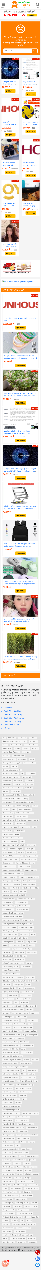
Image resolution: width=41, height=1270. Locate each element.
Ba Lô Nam (26, 752)
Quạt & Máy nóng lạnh (10, 1149)
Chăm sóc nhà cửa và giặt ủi (28, 820)
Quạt (18, 1145)
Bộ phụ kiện (7, 781)
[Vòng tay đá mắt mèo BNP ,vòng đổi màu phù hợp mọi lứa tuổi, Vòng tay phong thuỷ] (20, 342)
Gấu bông (6, 949)
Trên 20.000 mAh (8, 1213)
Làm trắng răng (8, 1017)
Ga (24, 945)
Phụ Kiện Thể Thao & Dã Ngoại (13, 1128)
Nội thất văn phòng (9, 1095)
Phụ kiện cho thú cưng (30, 1113)
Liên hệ (7, 728)
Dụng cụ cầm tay (31, 856)
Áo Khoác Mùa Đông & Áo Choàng (14, 741)
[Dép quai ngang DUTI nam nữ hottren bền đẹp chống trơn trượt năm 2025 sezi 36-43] (10, 149)
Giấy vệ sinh (30, 977)
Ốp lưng (18, 1102)
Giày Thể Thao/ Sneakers (11, 974)
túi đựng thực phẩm (31, 1217)
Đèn (24, 881)
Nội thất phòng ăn (25, 1092)
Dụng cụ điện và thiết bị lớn (25, 863)
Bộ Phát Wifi (27, 777)
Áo (4, 738)
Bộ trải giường (19, 784)
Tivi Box (34, 1203)
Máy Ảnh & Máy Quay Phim (12, 1031)
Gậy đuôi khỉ (7, 952)
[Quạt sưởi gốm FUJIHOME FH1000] (31, 149)
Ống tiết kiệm (7, 1102)
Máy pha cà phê (27, 1045)
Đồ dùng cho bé (28, 920)
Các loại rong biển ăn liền (11, 795)
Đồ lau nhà (24, 934)
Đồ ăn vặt (6, 892)
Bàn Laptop (22, 759)
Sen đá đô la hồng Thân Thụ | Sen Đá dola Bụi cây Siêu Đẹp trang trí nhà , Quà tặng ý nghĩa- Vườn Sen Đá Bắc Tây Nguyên (20, 395)
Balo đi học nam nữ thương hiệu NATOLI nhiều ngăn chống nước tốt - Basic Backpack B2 (19, 546)
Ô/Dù (24, 1099)
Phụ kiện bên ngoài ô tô (11, 1110)
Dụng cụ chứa (7, 863)
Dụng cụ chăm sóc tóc (28, 859)
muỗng (31, 1074)
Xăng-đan (31, 1238)
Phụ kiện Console (9, 1117)
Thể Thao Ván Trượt (9, 1192)
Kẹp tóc (19, 999)
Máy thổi (6, 1049)
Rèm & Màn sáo (8, 1167)
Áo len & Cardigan (30, 745)
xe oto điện (22, 1242)
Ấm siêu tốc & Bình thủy (11, 752)
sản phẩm (33, 1167)
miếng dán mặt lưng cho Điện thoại (15, 1067)
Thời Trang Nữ (8, 1203)
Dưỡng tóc (6, 881)
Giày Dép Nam (21, 956)
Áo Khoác (33, 738)
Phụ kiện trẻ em (8, 1135)
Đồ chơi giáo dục (21, 902)
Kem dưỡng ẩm (26, 995)
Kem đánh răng (8, 999)
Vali (22, 1221)
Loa (23, 1020)
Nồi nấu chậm (7, 1088)
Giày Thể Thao (26, 967)
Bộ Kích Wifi (31, 773)
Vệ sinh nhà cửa (8, 1228)
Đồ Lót (5, 938)
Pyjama (31, 1142)
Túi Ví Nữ (15, 1221)
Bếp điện (15, 766)
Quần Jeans (7, 1163)
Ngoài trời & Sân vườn (10, 1078)
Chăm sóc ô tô (8, 824)
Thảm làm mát (32, 1185)
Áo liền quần (7, 748)
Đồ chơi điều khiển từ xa (26, 899)
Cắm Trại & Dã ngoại (22, 806)
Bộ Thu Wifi (7, 784)
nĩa (36, 1081)
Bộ (22, 773)
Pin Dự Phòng (7, 1142)
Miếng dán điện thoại (10, 1063)
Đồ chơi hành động (9, 906)
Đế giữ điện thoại (29, 884)
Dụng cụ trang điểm (9, 877)
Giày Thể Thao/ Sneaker (11, 970)
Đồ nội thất (23, 938)
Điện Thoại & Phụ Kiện (30, 888)
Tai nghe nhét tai (8, 1181)
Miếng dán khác (26, 1063)
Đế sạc (5, 888)
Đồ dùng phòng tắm (26, 927)
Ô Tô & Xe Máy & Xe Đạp (11, 1099)
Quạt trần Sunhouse (10, 1156)
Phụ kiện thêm (32, 1128)
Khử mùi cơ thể (30, 1006)
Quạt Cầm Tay (26, 1149)
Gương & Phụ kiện (9, 988)
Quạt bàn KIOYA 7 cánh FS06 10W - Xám (9, 205)
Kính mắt (6, 1013)
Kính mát (29, 1010)
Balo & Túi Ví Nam (9, 759)
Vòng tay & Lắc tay (25, 1235)
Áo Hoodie (11, 738)
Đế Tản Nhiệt (15, 888)
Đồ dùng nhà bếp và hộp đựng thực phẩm (17, 924)
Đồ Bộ (15, 892)
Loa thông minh (19, 1024)
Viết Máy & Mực (20, 1231)
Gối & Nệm (6, 985)
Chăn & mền (7, 831)
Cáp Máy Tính (7, 802)
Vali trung (6, 1224)
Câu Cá (35, 806)
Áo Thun (35, 748)
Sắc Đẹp (28, 1171)
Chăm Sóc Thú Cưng (10, 827)
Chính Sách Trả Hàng (12, 721)
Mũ (24, 1070)
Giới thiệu (8, 707)
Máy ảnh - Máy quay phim (23, 1027)
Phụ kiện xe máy (8, 1138)
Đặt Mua (11, 91)
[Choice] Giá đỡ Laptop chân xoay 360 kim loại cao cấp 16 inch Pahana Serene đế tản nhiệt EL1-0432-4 (20, 508)
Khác (16, 1002)
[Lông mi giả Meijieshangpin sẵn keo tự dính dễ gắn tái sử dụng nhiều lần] (20, 605)
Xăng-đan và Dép (8, 1242)
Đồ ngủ (13, 938)
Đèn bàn (32, 881)
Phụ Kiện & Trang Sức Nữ (11, 1106)
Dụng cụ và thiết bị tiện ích (29, 877)
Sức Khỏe (18, 1178)
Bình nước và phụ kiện (10, 773)
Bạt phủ (5, 766)
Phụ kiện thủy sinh (9, 1131)
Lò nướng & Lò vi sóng (10, 1020)
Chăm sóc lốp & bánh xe (24, 813)
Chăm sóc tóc (24, 827)
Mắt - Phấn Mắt (27, 1052)
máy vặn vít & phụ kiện (10, 1052)
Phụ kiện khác (7, 1120)
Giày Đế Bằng (19, 959)
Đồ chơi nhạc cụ (8, 909)
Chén (22, 841)
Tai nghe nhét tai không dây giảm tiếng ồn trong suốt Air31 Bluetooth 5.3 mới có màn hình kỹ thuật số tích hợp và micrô (20, 470)
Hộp (4, 995)
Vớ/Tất (5, 1238)
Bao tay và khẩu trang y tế (12, 763)
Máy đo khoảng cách (30, 1035)
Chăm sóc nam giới (9, 820)
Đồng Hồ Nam (31, 942)
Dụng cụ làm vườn (9, 866)
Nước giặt (23, 1095)
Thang (5, 1188)
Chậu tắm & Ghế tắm (10, 841)
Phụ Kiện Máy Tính (22, 1120)
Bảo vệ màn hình (29, 763)
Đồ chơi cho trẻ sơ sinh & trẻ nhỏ (14, 895)
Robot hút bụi (21, 1167)
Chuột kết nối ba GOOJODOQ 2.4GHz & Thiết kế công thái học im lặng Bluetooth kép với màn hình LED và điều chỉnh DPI (19, 583)
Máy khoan (24, 1042)
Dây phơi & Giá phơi (15, 849)
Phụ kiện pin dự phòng (25, 1124)
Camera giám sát (29, 795)
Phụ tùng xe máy (23, 1138)
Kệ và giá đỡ (7, 1002)
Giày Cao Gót (31, 952)
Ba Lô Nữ (6, 756)
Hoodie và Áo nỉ (27, 992)
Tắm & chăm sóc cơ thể (25, 1181)
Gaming (31, 945)
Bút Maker (28, 788)
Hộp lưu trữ (13, 995)
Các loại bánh (16, 791)
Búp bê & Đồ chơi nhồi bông (12, 788)
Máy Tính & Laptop (18, 1049)
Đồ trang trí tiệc (8, 942)
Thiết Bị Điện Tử (26, 1195)
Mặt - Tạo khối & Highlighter (12, 1056)
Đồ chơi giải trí (8, 902)
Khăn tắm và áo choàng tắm (12, 1006)
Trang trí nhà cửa (8, 1210)
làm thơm (34, 1013)
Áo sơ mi (26, 748)
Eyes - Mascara (15, 945)
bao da (31, 759)
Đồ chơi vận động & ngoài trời (13, 913)
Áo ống (17, 748)
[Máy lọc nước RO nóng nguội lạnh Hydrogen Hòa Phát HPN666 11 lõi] (31, 68)
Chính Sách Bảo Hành (13, 711)
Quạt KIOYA (7, 1153)
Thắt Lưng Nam (16, 1188)
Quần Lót (17, 1163)
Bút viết (5, 791)
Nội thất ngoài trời (9, 1092)
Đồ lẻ (33, 934)
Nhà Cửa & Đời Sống (28, 1078)
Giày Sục (29, 963)
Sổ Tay (19, 1174)
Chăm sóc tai (20, 824)
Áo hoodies (22, 738)
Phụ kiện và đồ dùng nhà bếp (27, 1135)
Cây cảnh (6, 809)
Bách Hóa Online (18, 756)
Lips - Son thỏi (21, 1017)
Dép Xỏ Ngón (31, 852)
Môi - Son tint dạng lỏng (11, 1070)
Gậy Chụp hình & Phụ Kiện (22, 949)
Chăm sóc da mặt (25, 809)
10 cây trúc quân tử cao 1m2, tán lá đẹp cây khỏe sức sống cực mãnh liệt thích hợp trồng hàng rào (20, 658)
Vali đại (29, 1221)
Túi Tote (5, 1221)
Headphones (29, 988)
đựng (5, 945)
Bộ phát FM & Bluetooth (11, 777)
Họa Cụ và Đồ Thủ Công (11, 992)
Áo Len (5, 745)
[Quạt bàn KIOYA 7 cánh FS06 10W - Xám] (10, 190)
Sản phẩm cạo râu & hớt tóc (12, 1171)
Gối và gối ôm (18, 985)
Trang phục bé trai (31, 1206)
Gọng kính (21, 981)
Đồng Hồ (20, 942)
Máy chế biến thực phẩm (11, 1035)
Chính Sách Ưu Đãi (11, 725)
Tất (4, 1185)
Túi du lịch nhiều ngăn (24, 1213)
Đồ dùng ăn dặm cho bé (11, 920)
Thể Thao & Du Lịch (31, 1188)
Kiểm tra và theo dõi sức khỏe (13, 1010)
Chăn (34, 827)
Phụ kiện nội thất (8, 1124)
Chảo (14, 809)
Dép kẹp (21, 852)
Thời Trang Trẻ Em (22, 1203)
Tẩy (9, 1185)
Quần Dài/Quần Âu (18, 1160)
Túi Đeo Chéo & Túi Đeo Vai (12, 1217)
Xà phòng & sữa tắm (18, 1238)
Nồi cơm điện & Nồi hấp (25, 1085)
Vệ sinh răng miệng (23, 1228)
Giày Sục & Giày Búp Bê (10, 967)
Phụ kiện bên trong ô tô (11, 1113)
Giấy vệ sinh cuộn (9, 981)
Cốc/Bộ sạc (31, 845)
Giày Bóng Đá (19, 952)
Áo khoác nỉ (33, 741)
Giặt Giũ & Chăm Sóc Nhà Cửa (13, 977)
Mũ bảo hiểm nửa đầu (10, 1074)
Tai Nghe (27, 1178)
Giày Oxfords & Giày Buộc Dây (13, 963)
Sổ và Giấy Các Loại (31, 1174)
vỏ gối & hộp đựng (9, 1235)
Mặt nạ (26, 1060)
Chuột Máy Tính (8, 845)
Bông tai (30, 784)
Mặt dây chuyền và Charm (12, 1060)
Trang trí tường (23, 1210)
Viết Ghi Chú (7, 1231)
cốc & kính (20, 845)
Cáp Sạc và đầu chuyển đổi (24, 802)
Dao (4, 849)
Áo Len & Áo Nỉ (16, 745)
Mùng (23, 1074)
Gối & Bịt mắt (33, 981)
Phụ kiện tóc (23, 1131)
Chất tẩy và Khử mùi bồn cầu (12, 838)
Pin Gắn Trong (20, 1142)
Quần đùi (32, 1160)
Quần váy (27, 1163)
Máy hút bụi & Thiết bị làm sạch (13, 1038)
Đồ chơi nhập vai (22, 909)
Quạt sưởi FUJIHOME (21, 1153)
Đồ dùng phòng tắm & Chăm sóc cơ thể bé (17, 931)
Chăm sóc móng (21, 816)
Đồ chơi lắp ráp (24, 906)
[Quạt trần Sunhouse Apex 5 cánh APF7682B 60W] (10, 109)
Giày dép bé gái (8, 956)
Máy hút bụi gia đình (10, 1042)
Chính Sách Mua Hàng (13, 714)
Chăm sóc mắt (8, 816)
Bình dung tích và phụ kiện (12, 770)
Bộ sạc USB (29, 781)
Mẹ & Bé (35, 1060)
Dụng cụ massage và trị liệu (12, 870)
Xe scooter (32, 1242)
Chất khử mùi (19, 831)
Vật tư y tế (31, 1224)
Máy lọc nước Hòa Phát (11, 1045)
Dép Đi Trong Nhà (9, 852)
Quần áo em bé (32, 1156)
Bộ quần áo (18, 781)
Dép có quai (30, 849)
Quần (22, 1156)
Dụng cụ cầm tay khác (10, 859)
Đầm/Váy (17, 881)
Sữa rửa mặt (7, 1178)
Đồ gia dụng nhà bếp (10, 934)
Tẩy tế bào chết (19, 1185)
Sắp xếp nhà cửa (8, 1174)
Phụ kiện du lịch (23, 1117)
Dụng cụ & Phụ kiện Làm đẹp (13, 856)
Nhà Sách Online (8, 1081)
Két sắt (27, 999)
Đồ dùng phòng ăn (9, 927)
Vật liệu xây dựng (19, 1224)
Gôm (28, 985)
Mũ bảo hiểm (32, 1070)
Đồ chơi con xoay (8, 899)
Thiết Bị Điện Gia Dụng (10, 1195)
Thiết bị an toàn (25, 1192)
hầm (20, 988)
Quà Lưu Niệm (8, 1145)
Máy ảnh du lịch (30, 1031)
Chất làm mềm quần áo (11, 834)
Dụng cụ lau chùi (24, 866)
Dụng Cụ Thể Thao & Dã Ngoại (13, 874)
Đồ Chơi (23, 892)
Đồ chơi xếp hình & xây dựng (13, 917)
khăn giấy (24, 1002)
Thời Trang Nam (21, 1199)
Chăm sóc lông (8, 813)
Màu (30, 1024)
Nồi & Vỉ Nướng (8, 1085)
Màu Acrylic (7, 1027)
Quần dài (6, 1160)
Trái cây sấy (6, 1206)
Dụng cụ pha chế (30, 870)
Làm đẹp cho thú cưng (20, 1013)
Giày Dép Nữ (7, 959)
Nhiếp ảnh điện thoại (24, 1081)
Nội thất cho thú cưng (23, 1088)
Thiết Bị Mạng (7, 1199)
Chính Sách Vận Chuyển (14, 718)
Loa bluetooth (32, 1020)
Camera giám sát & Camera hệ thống (15, 799)
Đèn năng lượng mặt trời (11, 884)
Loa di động (7, 1024)
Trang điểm (18, 1206)
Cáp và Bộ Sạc (7, 806)
